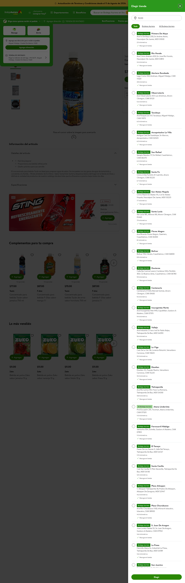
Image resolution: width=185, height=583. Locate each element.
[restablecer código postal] (135, 18)
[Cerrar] (180, 6)
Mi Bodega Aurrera (166, 26)
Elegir (156, 577)
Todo (136, 26)
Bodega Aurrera (148, 26)
